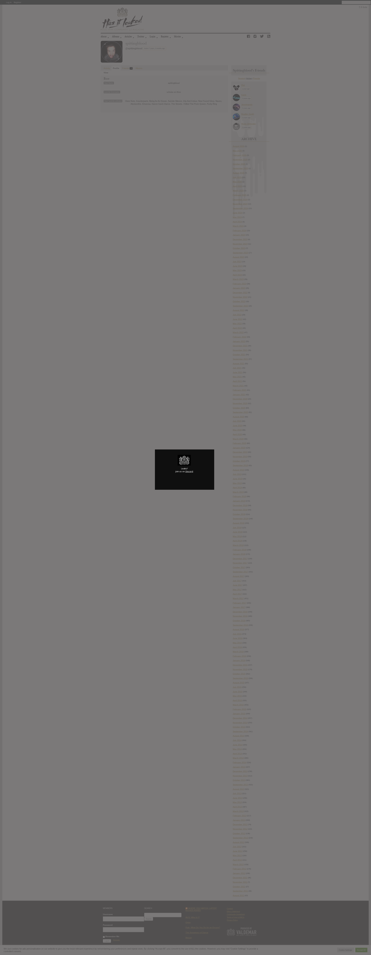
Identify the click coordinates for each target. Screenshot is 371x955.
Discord (189, 471)
